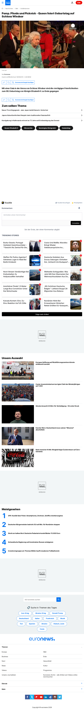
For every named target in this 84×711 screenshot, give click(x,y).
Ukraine (44, 624)
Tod (21, 624)
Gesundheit (47, 661)
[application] (42, 44)
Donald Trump (57, 613)
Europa (4, 652)
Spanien (32, 624)
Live (78, 3)
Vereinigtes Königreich (47, 128)
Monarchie (28, 128)
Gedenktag (66, 128)
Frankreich (50, 618)
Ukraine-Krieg (40, 613)
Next (3, 661)
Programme (47, 670)
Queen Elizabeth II (11, 128)
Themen (5, 647)
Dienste (4, 683)
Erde (45, 656)
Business (5, 656)
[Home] (2, 8)
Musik (62, 618)
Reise (4, 666)
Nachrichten (9, 8)
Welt (16, 8)
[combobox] (42, 599)
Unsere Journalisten (9, 675)
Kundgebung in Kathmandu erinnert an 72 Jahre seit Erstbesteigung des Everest (30, 120)
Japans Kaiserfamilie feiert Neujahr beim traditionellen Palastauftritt (26, 115)
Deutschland (24, 618)
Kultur (45, 666)
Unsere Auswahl (12, 358)
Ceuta (42, 629)
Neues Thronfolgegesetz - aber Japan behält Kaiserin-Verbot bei (25, 110)
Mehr (4, 689)
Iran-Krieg (25, 613)
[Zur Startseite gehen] (7, 2)
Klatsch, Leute (59, 624)
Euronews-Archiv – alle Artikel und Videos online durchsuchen (60, 676)
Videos (4, 670)
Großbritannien (25, 8)
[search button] (58, 599)
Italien (37, 618)
